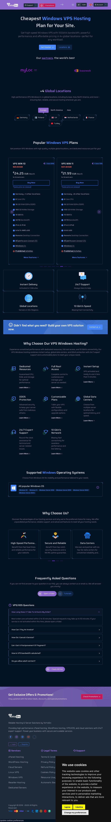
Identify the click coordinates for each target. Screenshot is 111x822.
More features (30, 257)
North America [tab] (57, 110)
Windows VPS (15, 777)
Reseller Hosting (16, 782)
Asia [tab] (69, 110)
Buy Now (31, 182)
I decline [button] (79, 807)
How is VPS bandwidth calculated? (26, 653)
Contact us (94, 327)
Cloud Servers (15, 767)
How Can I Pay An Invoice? (23, 629)
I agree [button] (67, 807)
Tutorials (67, 593)
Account (99, 4)
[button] (99, 212)
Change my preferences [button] (75, 812)
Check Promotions (91, 696)
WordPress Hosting (18, 762)
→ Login (13, 744)
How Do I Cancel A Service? (23, 637)
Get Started (46, 47)
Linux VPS (13, 772)
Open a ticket (49, 593)
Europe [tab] (43, 110)
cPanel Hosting (16, 757)
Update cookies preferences (12, 820)
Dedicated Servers (17, 787)
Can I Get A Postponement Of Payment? (29, 645)
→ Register (24, 744)
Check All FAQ (57, 669)
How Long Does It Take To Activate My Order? (31, 612)
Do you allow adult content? (23, 661)
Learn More (24, 387)
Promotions (49, 5)
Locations (63, 47)
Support (30, 5)
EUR (82, 4)
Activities (24, 251)
